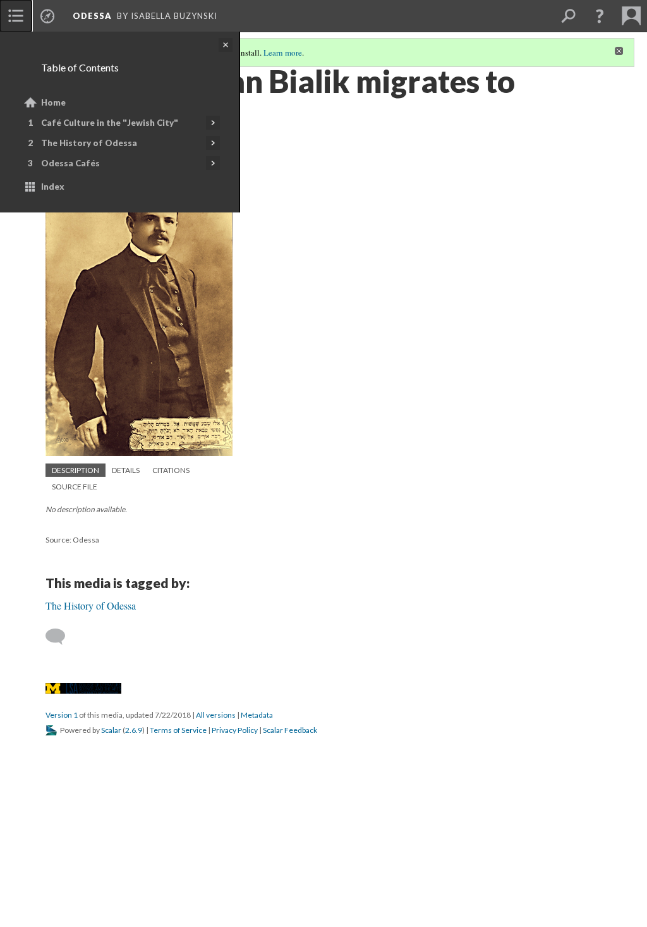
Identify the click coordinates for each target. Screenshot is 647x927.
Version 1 (61, 715)
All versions (216, 715)
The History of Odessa (89, 143)
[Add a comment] (60, 637)
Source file (74, 486)
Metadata (257, 715)
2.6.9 (133, 730)
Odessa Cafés (70, 163)
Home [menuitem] (53, 102)
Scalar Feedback (290, 730)
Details (126, 470)
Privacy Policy (235, 730)
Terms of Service (178, 730)
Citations (171, 470)
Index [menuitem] (52, 186)
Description (75, 470)
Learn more (282, 52)
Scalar (111, 730)
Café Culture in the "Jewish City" (109, 123)
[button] (599, 16)
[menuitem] (16, 16)
